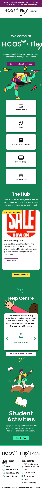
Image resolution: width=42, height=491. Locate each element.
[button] (7, 338)
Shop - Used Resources (11, 212)
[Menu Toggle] (21, 15)
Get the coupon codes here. (25, 5)
